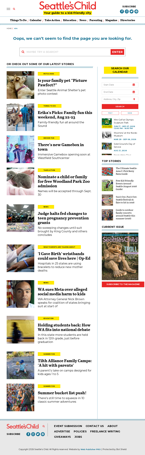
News (82, 20)
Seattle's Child (41, 449)
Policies (80, 431)
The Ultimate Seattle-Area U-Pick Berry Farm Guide (126, 170)
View (130, 113)
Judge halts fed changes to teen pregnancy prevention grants (63, 218)
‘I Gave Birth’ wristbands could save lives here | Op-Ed (64, 256)
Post (110, 113)
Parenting (95, 20)
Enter (117, 52)
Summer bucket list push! (62, 393)
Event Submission (68, 426)
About (112, 426)
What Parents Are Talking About (59, 247)
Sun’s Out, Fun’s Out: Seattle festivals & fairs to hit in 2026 (126, 199)
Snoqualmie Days (122, 155)
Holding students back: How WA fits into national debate (64, 327)
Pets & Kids (48, 74)
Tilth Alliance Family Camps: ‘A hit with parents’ (65, 363)
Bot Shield (121, 449)
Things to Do (18, 20)
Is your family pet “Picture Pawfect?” (62, 82)
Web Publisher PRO (91, 449)
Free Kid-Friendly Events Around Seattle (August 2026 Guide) (126, 185)
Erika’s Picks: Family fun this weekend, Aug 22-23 (65, 115)
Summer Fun (49, 354)
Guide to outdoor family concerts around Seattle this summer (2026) (125, 214)
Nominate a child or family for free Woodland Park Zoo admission (64, 181)
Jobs (78, 436)
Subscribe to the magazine (123, 284)
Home (9, 28)
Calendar (35, 20)
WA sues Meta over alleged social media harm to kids (62, 291)
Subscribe (129, 6)
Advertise (62, 431)
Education (69, 20)
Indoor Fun (48, 138)
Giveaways (62, 436)
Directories (127, 20)
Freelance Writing (105, 431)
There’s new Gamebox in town (61, 147)
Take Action (52, 20)
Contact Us (95, 426)
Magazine (111, 20)
